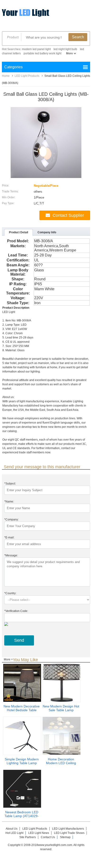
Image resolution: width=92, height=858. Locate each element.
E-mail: (9, 537)
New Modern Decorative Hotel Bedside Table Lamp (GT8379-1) (22, 710)
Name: (9, 501)
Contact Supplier (68, 215)
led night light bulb (65, 49)
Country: (10, 593)
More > (8, 659)
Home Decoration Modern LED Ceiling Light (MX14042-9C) (61, 763)
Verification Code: (16, 611)
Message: (11, 555)
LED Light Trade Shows (69, 833)
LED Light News (38, 833)
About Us (11, 828)
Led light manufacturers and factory (38, 15)
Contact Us (48, 837)
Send (19, 640)
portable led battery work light (42, 53)
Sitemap (65, 837)
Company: (11, 519)
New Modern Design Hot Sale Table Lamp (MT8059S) (61, 710)
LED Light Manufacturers (68, 828)
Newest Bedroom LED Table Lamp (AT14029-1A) (21, 816)
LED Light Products (27, 76)
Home (6, 76)
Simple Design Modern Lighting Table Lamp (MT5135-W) (22, 763)
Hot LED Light (14, 833)
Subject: (10, 483)
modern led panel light (36, 49)
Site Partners (27, 837)
